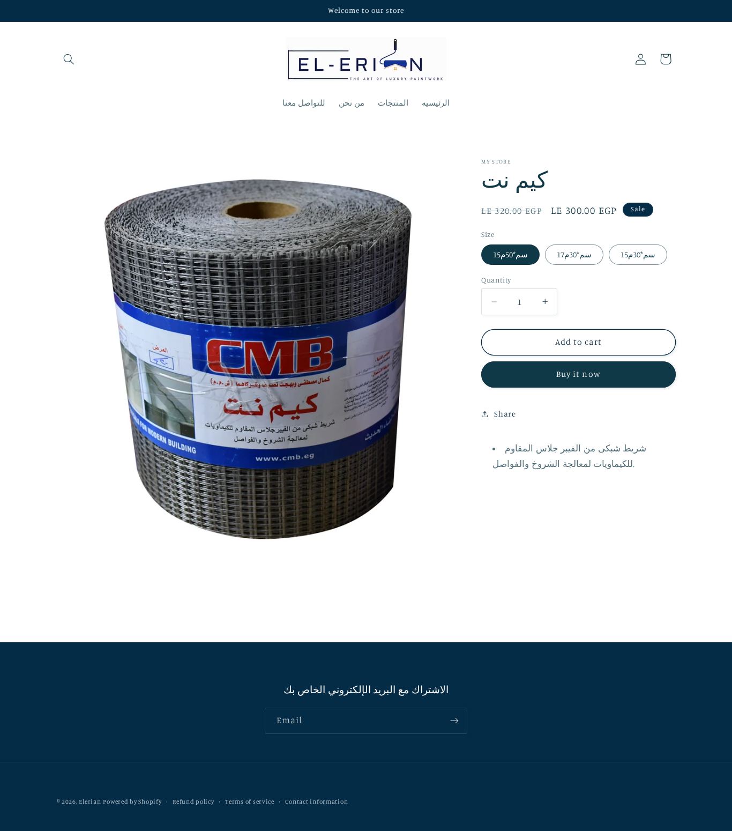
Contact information (316, 801)
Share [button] (505, 413)
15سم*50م (510, 254)
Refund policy (193, 801)
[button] (69, 59)
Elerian (90, 801)
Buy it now (578, 374)
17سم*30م (574, 254)
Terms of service (249, 801)
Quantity (496, 280)
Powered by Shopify (132, 801)
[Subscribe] (454, 721)
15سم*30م (638, 254)
